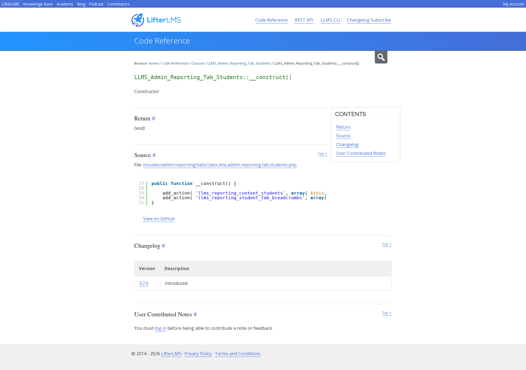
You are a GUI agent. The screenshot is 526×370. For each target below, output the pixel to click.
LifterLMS (10, 4)
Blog (81, 4)
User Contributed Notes (361, 153)
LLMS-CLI (330, 20)
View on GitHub (159, 219)
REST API (304, 20)
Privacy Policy (198, 354)
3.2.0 (143, 283)
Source (343, 136)
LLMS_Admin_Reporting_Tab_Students (239, 63)
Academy (65, 4)
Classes (198, 63)
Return (343, 127)
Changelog (347, 144)
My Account (513, 4)
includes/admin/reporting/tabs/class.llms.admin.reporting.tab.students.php (220, 165)
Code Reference (271, 20)
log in (160, 328)
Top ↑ (322, 153)
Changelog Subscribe (369, 20)
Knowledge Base (38, 4)
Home (153, 63)
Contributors (118, 4)
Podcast (96, 4)
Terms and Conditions (237, 354)
